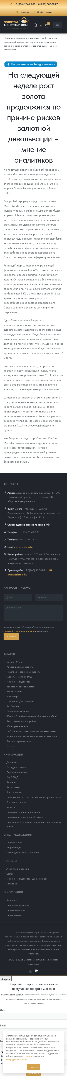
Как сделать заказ (16, 767)
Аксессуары (12, 696)
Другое (10, 746)
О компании (13, 892)
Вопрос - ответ (14, 792)
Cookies (29, 1056)
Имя (2, 1010)
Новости (10, 860)
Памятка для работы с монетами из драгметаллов (33, 797)
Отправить (11, 636)
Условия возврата (16, 802)
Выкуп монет (13, 787)
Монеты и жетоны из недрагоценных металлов (32, 736)
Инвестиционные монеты (19, 666)
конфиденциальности (16, 1059)
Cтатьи (10, 873)
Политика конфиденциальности (23, 811)
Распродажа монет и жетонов (22, 852)
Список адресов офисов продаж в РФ (28, 524)
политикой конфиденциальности (19, 631)
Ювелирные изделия (17, 726)
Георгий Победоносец (18, 681)
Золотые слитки (14, 691)
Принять (33, 1066)
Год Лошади (12, 706)
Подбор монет (14, 842)
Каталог (10, 653)
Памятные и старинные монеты (23, 671)
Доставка (11, 762)
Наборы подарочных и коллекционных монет (31, 731)
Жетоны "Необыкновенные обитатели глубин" (31, 716)
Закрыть (5, 978)
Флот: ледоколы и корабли (21, 721)
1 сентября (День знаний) (20, 701)
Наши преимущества (17, 904)
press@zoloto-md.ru (17, 574)
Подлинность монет (17, 772)
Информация (14, 754)
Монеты (10, 806)
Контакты (11, 899)
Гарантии (11, 782)
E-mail (3, 1025)
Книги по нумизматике (18, 741)
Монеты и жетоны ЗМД (19, 676)
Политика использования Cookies (24, 816)
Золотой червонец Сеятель (21, 686)
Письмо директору (16, 909)
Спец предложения (18, 834)
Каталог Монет (14, 661)
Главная (8, 38)
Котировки (12, 883)
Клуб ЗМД (12, 777)
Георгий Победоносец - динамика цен (26, 878)
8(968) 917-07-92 (37, 570)
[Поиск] (35, 26)
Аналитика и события (17, 868)
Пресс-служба (14, 914)
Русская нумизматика (17, 711)
